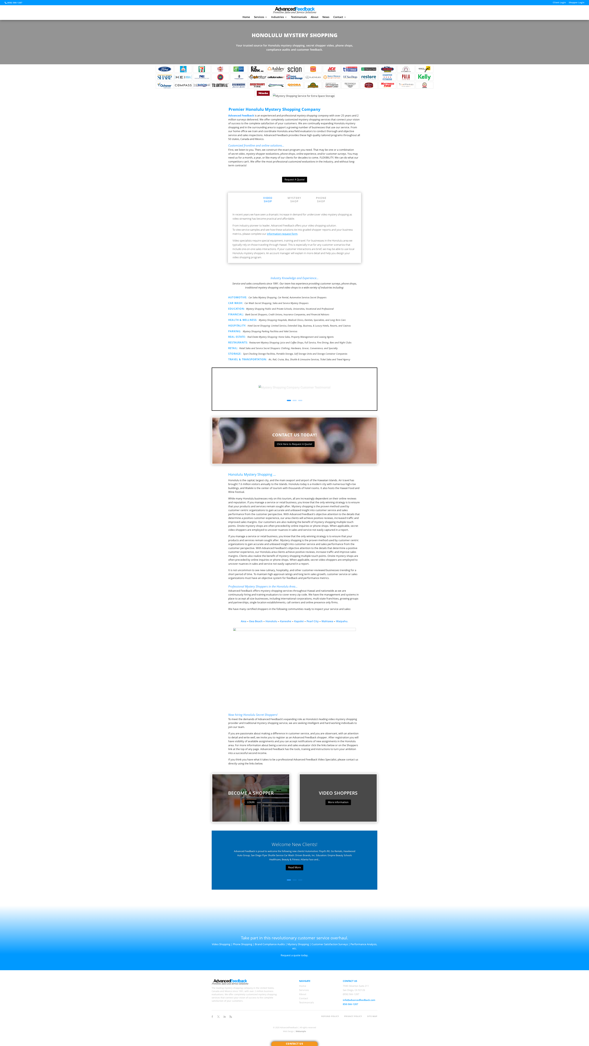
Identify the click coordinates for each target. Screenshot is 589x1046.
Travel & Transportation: (248, 359)
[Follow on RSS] (230, 1016)
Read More (294, 867)
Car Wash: (235, 303)
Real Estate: (237, 336)
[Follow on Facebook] (212, 1016)
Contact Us (294, 1043)
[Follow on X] (218, 1016)
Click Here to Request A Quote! (294, 444)
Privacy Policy (353, 1016)
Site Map (372, 1016)
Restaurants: (238, 342)
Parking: (235, 331)
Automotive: (237, 297)
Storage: (235, 353)
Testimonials (299, 17)
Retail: (233, 348)
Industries (277, 17)
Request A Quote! (295, 179)
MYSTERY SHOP (294, 199)
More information (338, 802)
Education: (236, 308)
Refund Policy (330, 1016)
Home (246, 17)
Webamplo (301, 1031)
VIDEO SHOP (267, 199)
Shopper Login (576, 3)
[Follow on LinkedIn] (224, 1016)
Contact (338, 17)
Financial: (236, 314)
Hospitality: (237, 325)
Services (259, 17)
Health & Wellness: (242, 320)
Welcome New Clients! (294, 844)
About (314, 17)
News (325, 17)
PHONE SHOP (321, 199)
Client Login (559, 3)
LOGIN (250, 802)
